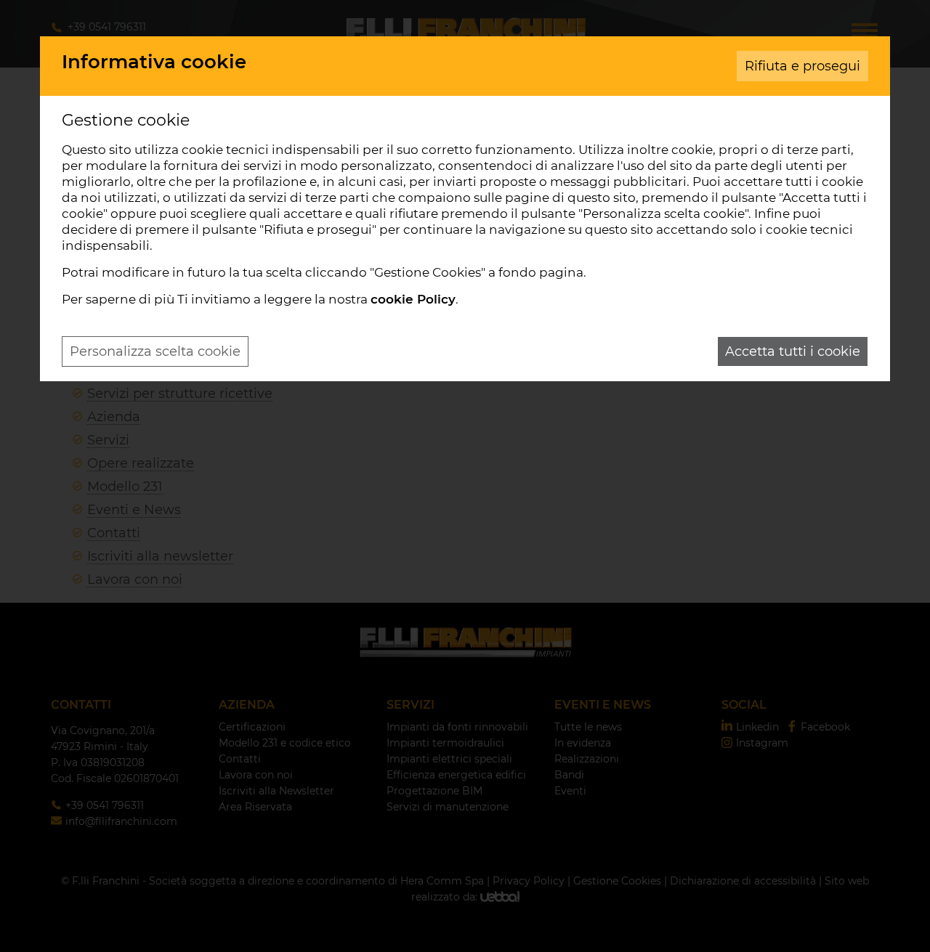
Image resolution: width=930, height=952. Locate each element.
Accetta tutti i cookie (792, 351)
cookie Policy (413, 299)
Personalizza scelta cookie (155, 351)
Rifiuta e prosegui (802, 66)
